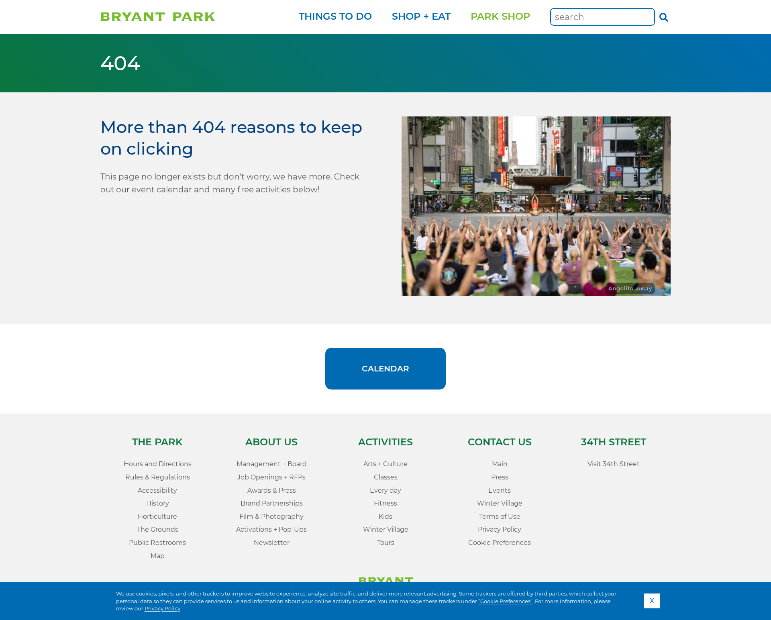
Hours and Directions (158, 464)
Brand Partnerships (272, 503)
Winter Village (385, 529)
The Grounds (157, 529)
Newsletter (272, 543)
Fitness (385, 503)
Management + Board (272, 464)
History (157, 503)
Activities (385, 442)
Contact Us (500, 442)
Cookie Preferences (499, 543)
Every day (385, 490)
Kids (385, 516)
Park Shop (500, 16)
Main (500, 464)
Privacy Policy (162, 608)
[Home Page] (157, 17)
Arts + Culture (385, 464)
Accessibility (157, 490)
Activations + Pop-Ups (271, 529)
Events (499, 490)
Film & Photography (271, 516)
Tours (385, 543)
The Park (157, 442)
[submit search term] (664, 17)
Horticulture (157, 516)
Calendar (385, 368)
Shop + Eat (421, 16)
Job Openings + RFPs (271, 477)
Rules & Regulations (157, 477)
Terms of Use (499, 516)
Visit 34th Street (613, 464)
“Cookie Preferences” (505, 601)
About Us (271, 442)
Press (499, 477)
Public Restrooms (157, 543)
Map (158, 556)
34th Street (613, 442)
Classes (386, 477)
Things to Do (335, 16)
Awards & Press (271, 490)
